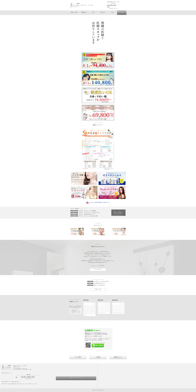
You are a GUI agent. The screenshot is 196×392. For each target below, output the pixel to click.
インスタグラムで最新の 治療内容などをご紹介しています (99, 203)
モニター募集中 (78, 357)
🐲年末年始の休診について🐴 (89, 214)
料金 (93, 12)
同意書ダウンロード (118, 357)
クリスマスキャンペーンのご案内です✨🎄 (91, 212)
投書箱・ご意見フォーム (15, 381)
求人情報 (98, 357)
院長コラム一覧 (98, 289)
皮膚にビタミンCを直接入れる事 (99, 285)
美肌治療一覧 (83, 12)
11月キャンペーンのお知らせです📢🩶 (90, 216)
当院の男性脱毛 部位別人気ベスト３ (100, 283)
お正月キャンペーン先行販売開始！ (90, 210)
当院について (102, 12)
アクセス (112, 12)
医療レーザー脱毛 (74, 12)
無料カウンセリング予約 (122, 12)
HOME (3, 383)
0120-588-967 (28, 376)
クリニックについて (98, 269)
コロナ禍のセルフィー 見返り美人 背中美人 (101, 281)
